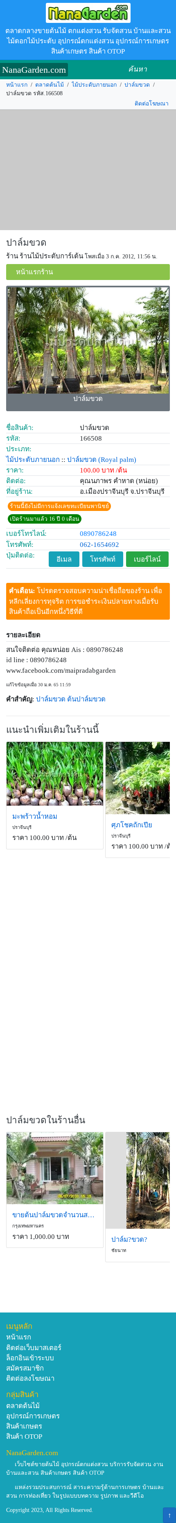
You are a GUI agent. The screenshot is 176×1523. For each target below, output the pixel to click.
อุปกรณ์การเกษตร (33, 1416)
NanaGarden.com (34, 70)
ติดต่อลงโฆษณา (30, 1378)
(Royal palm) (117, 460)
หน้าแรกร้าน (34, 272)
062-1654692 (99, 545)
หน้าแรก (16, 85)
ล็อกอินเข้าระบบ (30, 1358)
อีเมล (64, 559)
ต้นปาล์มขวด (86, 699)
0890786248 (98, 534)
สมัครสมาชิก (25, 1368)
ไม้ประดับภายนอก (94, 85)
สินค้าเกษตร (24, 1426)
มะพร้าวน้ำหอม (34, 816)
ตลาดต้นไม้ (49, 85)
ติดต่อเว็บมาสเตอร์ (33, 1348)
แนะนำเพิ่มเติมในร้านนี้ (52, 730)
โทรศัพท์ (102, 559)
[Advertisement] (88, 170)
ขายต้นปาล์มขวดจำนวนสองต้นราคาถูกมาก (54, 1215)
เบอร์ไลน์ (147, 559)
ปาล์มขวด (137, 85)
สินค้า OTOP (24, 1436)
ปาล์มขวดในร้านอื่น (45, 1120)
